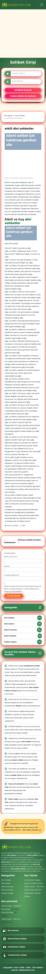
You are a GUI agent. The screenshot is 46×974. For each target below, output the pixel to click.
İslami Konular (22, 630)
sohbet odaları (22, 642)
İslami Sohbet (22, 636)
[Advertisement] (23, 33)
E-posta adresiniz (11, 575)
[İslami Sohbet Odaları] (16, 5)
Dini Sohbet (22, 618)
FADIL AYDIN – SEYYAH (34, 887)
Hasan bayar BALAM (32, 890)
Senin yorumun (10, 557)
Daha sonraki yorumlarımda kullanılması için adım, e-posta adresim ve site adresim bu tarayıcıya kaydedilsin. (23, 588)
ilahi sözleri (22, 624)
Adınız (7, 566)
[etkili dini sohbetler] (23, 141)
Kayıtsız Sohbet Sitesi (33, 883)
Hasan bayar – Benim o (11, 919)
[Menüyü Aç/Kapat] (42, 4)
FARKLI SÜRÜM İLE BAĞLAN (23, 96)
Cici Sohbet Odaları (32, 880)
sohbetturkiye (7, 912)
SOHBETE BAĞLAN (23, 90)
